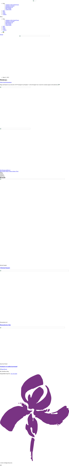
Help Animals (8, 8)
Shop (4, 10)
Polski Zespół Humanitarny (6, 82)
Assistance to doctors (9, 5)
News (4, 12)
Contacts (4, 14)
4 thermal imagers (5, 268)
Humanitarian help (5, 325)
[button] (34, 16)
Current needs (8, 9)
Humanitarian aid (9, 7)
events (4, 13)
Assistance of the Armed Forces (12, 4)
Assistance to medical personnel (8, 366)
